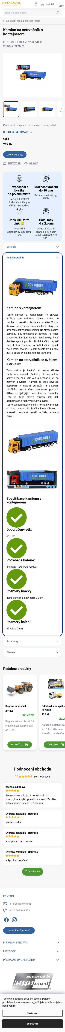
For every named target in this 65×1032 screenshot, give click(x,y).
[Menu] (61, 4)
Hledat (57, 12)
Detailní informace (16, 132)
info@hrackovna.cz (20, 903)
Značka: (13, 46)
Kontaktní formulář (19, 930)
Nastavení (32, 1013)
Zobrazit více (32, 871)
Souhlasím (32, 1023)
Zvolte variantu (14, 154)
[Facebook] (6, 919)
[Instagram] (14, 919)
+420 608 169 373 (19, 910)
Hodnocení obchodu (32, 769)
